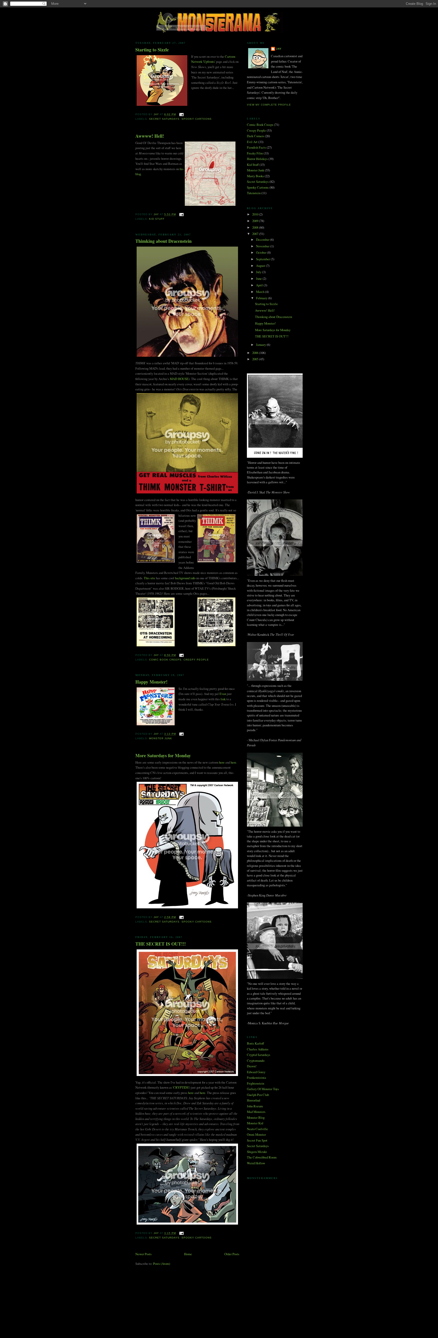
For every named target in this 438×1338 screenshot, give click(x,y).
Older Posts (231, 1254)
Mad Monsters (256, 1111)
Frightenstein (255, 1083)
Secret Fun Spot (257, 1140)
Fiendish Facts (256, 147)
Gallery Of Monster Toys (263, 1089)
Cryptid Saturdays (258, 1054)
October (261, 252)
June (259, 278)
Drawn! (252, 1066)
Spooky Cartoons (196, 118)
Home (188, 1254)
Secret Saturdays (164, 118)
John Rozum (255, 1106)
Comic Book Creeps (165, 659)
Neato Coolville (257, 1129)
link (223, 699)
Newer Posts (143, 1254)
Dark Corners (255, 136)
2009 (255, 220)
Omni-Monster (256, 1134)
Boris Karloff (255, 1043)
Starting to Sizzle (152, 50)
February (262, 298)
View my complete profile (269, 104)
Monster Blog (256, 1117)
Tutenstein (254, 193)
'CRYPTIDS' (181, 1087)
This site (149, 578)
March (260, 291)
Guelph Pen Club (258, 1094)
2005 (255, 359)
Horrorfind (253, 1100)
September (263, 259)
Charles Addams (257, 1049)
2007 (255, 233)
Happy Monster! (151, 682)
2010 (255, 214)
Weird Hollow (256, 1163)
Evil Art (252, 141)
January (261, 344)
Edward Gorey (256, 1072)
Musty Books (255, 176)
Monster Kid (255, 1123)
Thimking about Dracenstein (163, 241)
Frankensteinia (256, 1077)
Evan (223, 693)
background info (185, 578)
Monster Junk (160, 738)
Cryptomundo (255, 1060)
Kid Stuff (157, 218)
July (259, 272)
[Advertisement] (219, 1293)
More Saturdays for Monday (163, 755)
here (222, 762)
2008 (255, 227)
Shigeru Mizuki (257, 1151)
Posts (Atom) (161, 1263)
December (263, 239)
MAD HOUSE (179, 378)
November (263, 246)
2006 (255, 352)
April (260, 285)
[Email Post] (181, 114)
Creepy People (196, 659)
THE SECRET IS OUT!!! (160, 944)
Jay (279, 48)
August (261, 265)
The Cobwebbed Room (262, 1157)
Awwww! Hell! (149, 136)
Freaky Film (255, 153)
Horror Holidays (257, 158)
